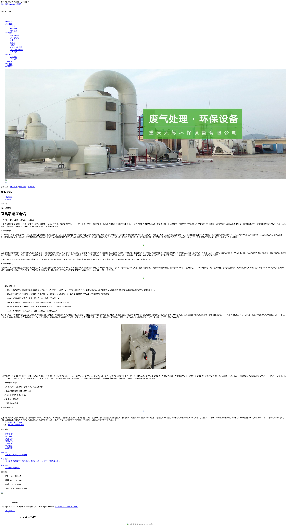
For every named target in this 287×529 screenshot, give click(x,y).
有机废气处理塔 (16, 47)
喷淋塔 (12, 40)
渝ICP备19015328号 (63, 507)
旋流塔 (12, 43)
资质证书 (13, 28)
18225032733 (10, 511)
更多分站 (74, 507)
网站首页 (9, 21)
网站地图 (4, 4)
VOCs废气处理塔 (16, 50)
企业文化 (13, 26)
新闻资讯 (9, 54)
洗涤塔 (12, 45)
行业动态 (13, 59)
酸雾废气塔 (14, 38)
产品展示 (9, 33)
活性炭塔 (13, 52)
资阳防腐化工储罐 (15, 422)
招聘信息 (13, 31)
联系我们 (19, 4)
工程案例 (9, 61)
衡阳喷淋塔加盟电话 (16, 425)
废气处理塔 (14, 36)
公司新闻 (13, 57)
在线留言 (12, 4)
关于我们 (9, 24)
